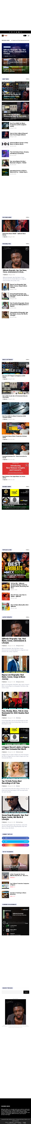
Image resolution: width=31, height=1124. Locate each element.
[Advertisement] (15, 15)
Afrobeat (6, 59)
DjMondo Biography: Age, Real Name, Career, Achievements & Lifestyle (14, 641)
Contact (24, 1122)
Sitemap (19, 1123)
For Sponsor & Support (11, 1123)
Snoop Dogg (20, 822)
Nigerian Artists (21, 681)
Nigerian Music (21, 645)
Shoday (19, 717)
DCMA (24, 1123)
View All (27, 217)
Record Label (20, 752)
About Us (11, 1122)
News (19, 786)
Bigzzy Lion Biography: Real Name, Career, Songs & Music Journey (13, 677)
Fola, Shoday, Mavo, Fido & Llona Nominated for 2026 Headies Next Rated (15, 713)
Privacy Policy (18, 1122)
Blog (6, 91)
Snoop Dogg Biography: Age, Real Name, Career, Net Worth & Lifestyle (15, 817)
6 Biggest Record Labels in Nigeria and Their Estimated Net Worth (15, 748)
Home (6, 1122)
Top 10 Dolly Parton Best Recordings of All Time (12, 782)
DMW (5, 501)
